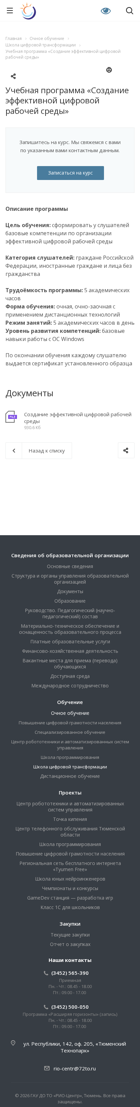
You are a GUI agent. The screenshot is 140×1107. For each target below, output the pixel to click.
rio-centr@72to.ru (75, 1068)
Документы (70, 591)
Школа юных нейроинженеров (70, 878)
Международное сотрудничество (70, 685)
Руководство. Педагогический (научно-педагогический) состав (70, 613)
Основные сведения (70, 566)
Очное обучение (70, 713)
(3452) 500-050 (70, 1006)
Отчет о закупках (70, 944)
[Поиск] (129, 11)
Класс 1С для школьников (70, 907)
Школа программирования (70, 757)
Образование (70, 601)
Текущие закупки (70, 934)
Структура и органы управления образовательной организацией (70, 578)
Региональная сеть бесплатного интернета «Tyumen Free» (70, 866)
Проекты (70, 792)
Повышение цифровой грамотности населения (70, 723)
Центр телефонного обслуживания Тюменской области (70, 831)
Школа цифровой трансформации (70, 767)
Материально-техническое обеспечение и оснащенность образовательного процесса (70, 629)
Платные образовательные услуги (70, 641)
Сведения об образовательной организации (70, 555)
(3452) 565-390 (70, 972)
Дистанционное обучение (70, 776)
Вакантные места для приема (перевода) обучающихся (70, 663)
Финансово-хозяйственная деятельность (70, 651)
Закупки (70, 923)
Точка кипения (70, 819)
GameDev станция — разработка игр (70, 897)
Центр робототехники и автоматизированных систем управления (70, 745)
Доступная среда (70, 676)
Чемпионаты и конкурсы (70, 888)
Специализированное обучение (70, 732)
